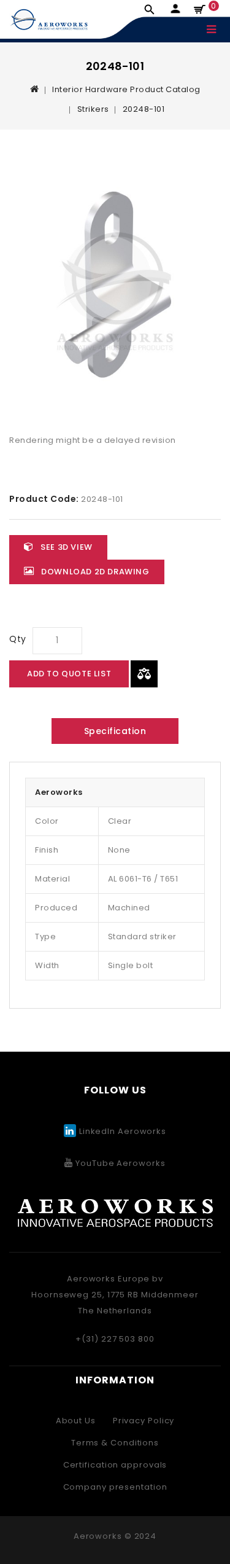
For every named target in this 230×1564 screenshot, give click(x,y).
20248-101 (144, 109)
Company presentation (115, 1487)
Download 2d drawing (94, 571)
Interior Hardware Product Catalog (126, 89)
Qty (17, 639)
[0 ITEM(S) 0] (201, 10)
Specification (115, 731)
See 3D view (66, 547)
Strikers (93, 109)
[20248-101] (115, 285)
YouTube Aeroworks (119, 1163)
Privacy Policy (144, 1420)
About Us (76, 1420)
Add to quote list (69, 673)
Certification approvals (115, 1465)
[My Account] (175, 9)
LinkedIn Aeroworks (122, 1131)
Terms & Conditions (115, 1443)
